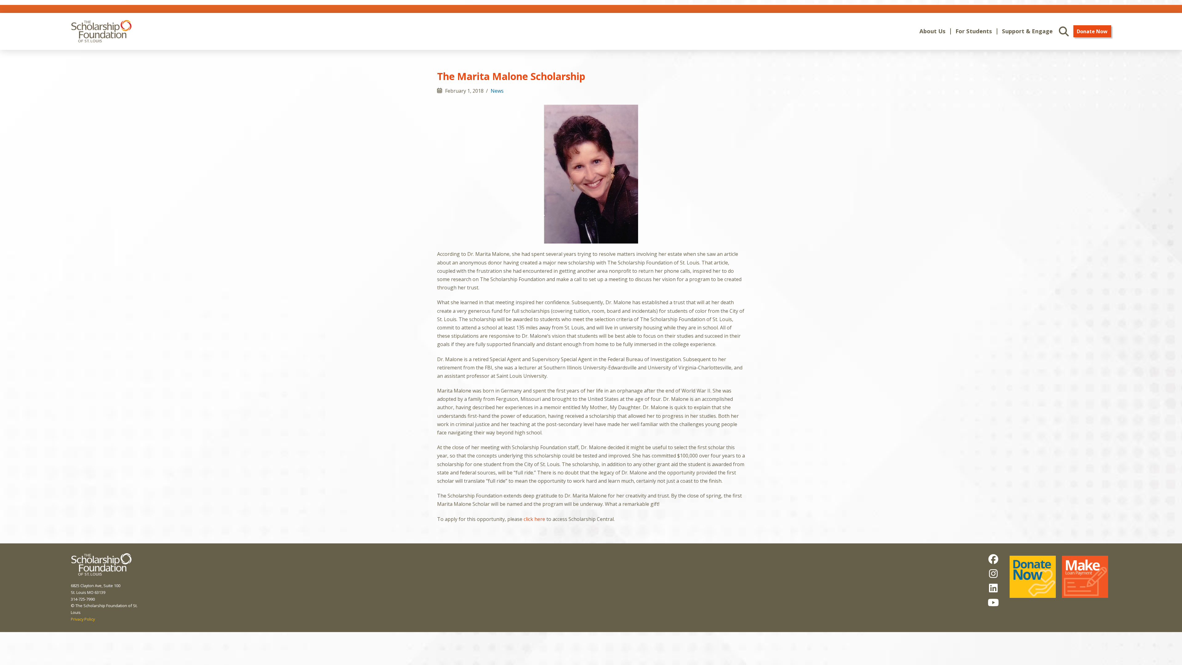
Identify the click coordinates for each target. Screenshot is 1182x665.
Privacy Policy (83, 619)
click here (534, 519)
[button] (932, 31)
